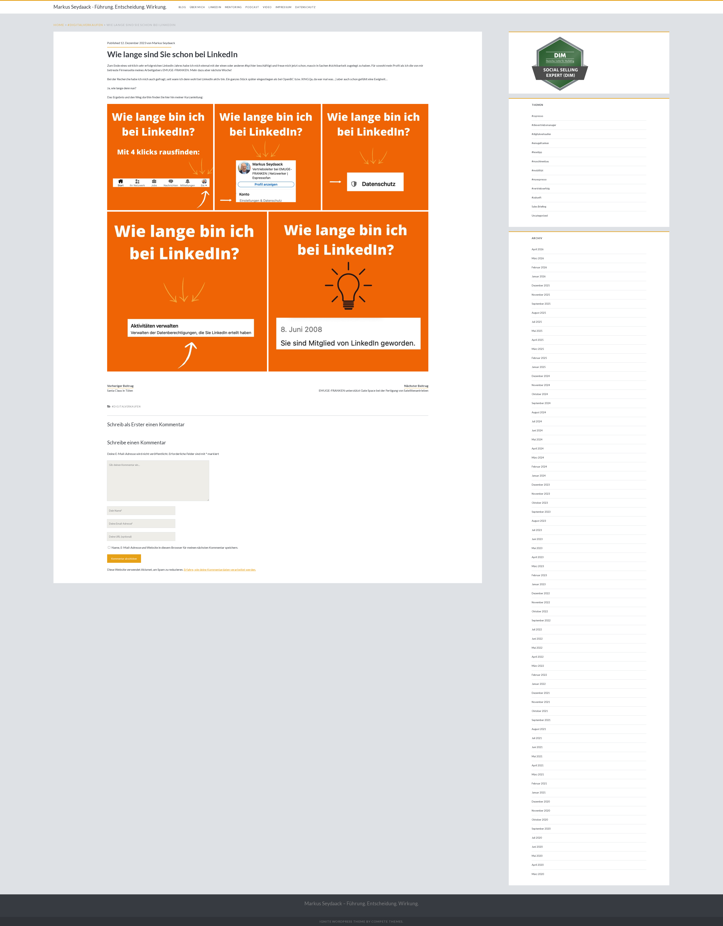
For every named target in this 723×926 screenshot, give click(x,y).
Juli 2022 (537, 629)
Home (58, 25)
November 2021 (541, 701)
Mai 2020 (537, 855)
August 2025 (539, 312)
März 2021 (538, 774)
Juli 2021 (537, 738)
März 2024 (538, 457)
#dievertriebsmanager (544, 125)
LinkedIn (215, 7)
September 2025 (541, 303)
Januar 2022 (539, 683)
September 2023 (541, 511)
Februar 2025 (539, 357)
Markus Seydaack (163, 43)
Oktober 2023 (540, 502)
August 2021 (539, 729)
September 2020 (541, 828)
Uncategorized (540, 215)
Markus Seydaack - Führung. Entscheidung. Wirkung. (110, 7)
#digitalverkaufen (85, 25)
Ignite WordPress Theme (342, 921)
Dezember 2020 (541, 801)
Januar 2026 (539, 276)
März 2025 (538, 348)
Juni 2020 (537, 846)
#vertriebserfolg (541, 188)
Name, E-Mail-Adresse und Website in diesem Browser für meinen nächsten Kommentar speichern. (174, 547)
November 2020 (541, 810)
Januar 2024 (539, 475)
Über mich (197, 7)
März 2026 (538, 258)
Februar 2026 (539, 267)
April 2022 (538, 656)
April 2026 (538, 249)
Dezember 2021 (541, 692)
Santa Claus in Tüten (120, 390)
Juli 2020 (537, 837)
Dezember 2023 (541, 484)
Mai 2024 (537, 439)
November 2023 (541, 493)
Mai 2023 (537, 548)
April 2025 (538, 339)
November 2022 (541, 602)
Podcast (252, 7)
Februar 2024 (539, 466)
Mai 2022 (537, 647)
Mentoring (233, 7)
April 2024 (538, 448)
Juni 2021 (537, 747)
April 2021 (538, 765)
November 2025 (541, 294)
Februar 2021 (539, 783)
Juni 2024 (537, 430)
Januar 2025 (539, 366)
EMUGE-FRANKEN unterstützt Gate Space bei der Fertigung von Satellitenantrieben (373, 390)
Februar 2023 (539, 575)
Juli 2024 (537, 421)
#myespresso (539, 179)
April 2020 (538, 864)
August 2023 (539, 520)
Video (267, 7)
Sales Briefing (539, 206)
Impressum (283, 7)
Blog (182, 7)
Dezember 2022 (541, 593)
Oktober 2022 (540, 611)
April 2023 (538, 557)
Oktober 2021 (540, 710)
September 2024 (541, 403)
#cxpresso (537, 115)
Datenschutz (305, 7)
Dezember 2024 (541, 376)
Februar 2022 (539, 674)
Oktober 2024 (540, 394)
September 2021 (541, 720)
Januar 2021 (539, 792)
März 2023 (538, 566)
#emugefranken (540, 143)
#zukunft (536, 197)
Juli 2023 (537, 530)
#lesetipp (537, 152)
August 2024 (539, 412)
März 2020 (538, 874)
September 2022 (541, 620)
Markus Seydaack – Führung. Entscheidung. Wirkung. (361, 903)
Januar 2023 (539, 584)
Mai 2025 (537, 330)
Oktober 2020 (540, 819)
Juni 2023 (537, 539)
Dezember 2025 (541, 285)
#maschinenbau (540, 161)
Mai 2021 (537, 756)
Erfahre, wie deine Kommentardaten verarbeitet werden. (220, 569)
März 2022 (538, 665)
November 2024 (541, 385)
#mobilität (537, 170)
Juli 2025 (537, 321)
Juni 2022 (537, 638)
